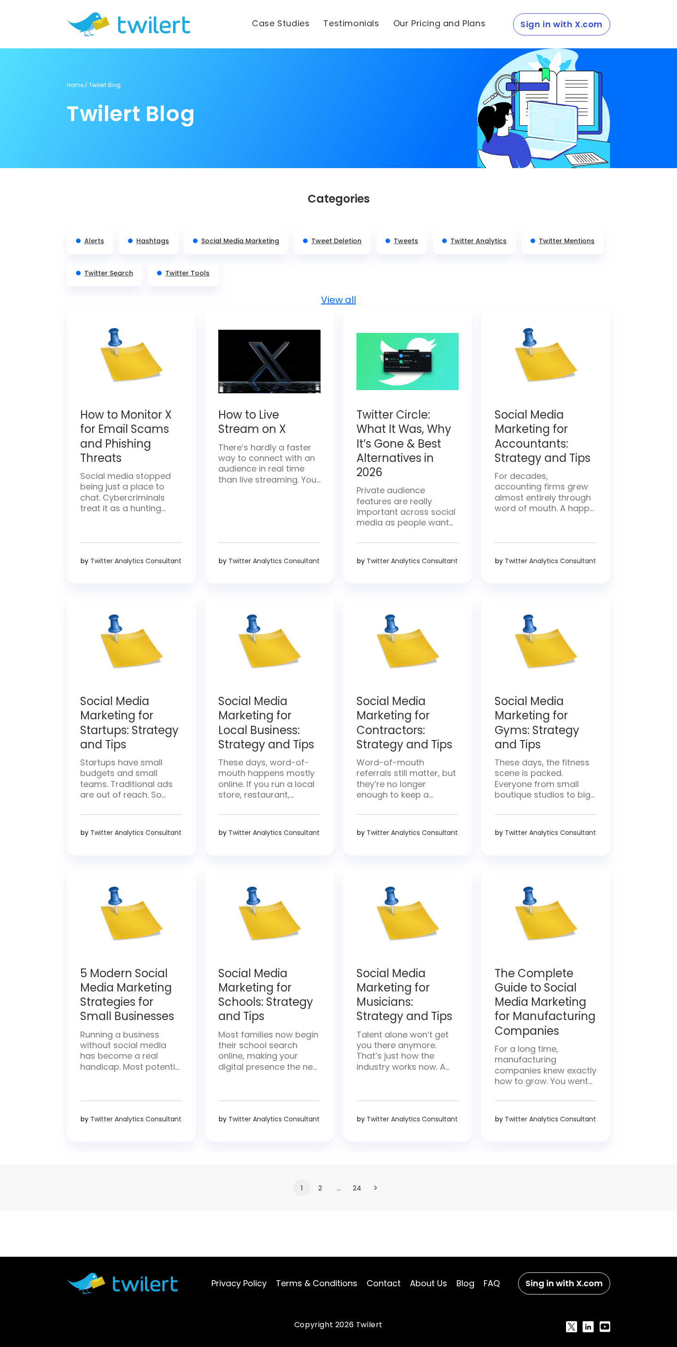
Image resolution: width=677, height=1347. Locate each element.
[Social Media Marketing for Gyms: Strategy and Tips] (546, 648)
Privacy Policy (239, 1283)
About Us (428, 1283)
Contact (384, 1283)
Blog (465, 1283)
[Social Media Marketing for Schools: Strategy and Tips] (269, 920)
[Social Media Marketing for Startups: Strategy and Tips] (131, 648)
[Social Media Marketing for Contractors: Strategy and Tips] (407, 648)
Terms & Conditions (316, 1283)
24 (357, 1188)
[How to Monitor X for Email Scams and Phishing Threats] (131, 361)
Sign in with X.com (561, 24)
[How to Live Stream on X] (269, 361)
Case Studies (280, 23)
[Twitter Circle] (407, 361)
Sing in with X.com (564, 1283)
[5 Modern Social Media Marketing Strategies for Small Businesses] (131, 920)
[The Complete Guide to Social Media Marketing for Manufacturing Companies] (546, 920)
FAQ (492, 1283)
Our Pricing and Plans (439, 23)
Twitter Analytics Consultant (135, 561)
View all (338, 299)
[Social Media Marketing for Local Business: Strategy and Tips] (269, 648)
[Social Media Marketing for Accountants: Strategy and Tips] (546, 361)
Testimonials (351, 23)
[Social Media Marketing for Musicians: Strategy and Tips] (407, 920)
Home (75, 85)
